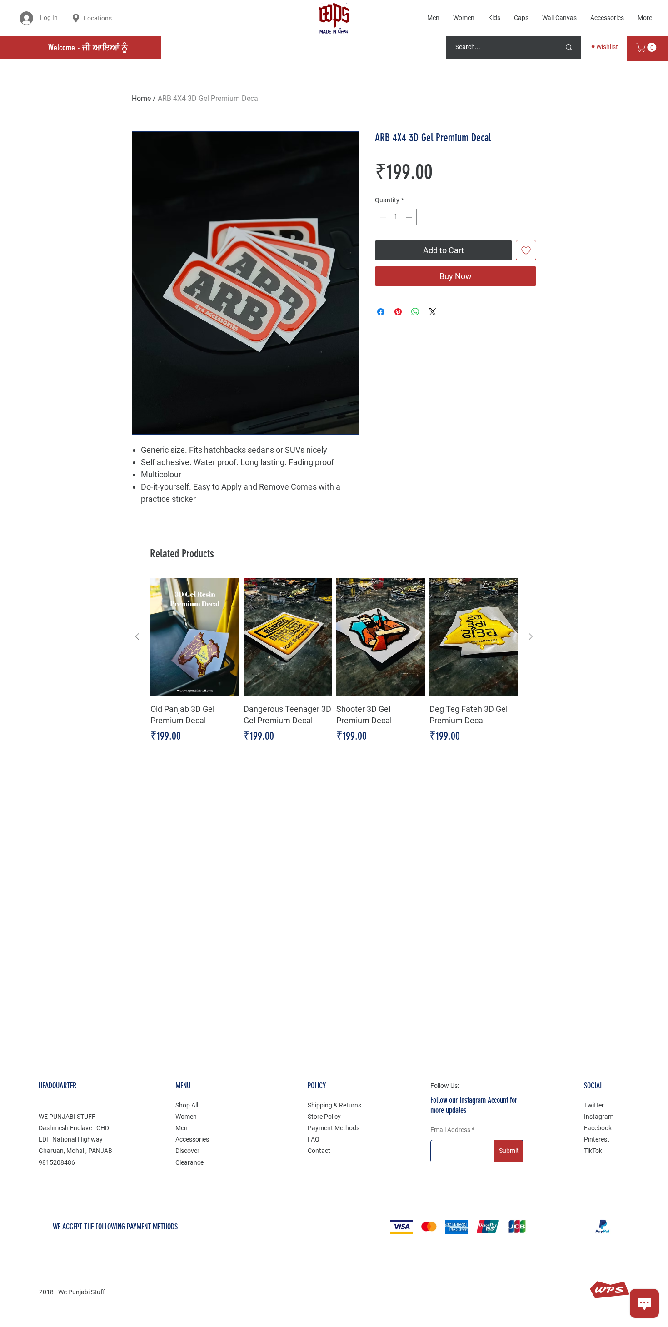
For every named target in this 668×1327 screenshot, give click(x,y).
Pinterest (596, 1139)
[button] (647, 47)
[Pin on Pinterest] (398, 311)
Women (186, 1116)
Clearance (189, 1162)
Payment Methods (333, 1128)
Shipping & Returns (334, 1105)
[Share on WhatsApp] (415, 311)
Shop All (186, 1105)
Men (181, 1128)
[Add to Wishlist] (526, 250)
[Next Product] (530, 636)
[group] (334, 667)
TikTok (593, 1150)
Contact (319, 1150)
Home (141, 98)
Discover (187, 1150)
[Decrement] (382, 217)
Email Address (450, 1130)
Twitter (594, 1105)
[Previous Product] (137, 636)
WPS (609, 1290)
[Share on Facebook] (380, 311)
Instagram (598, 1116)
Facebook (598, 1128)
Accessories (192, 1139)
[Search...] (569, 47)
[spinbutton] (396, 217)
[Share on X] (432, 311)
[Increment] (409, 217)
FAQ (313, 1139)
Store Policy (324, 1116)
